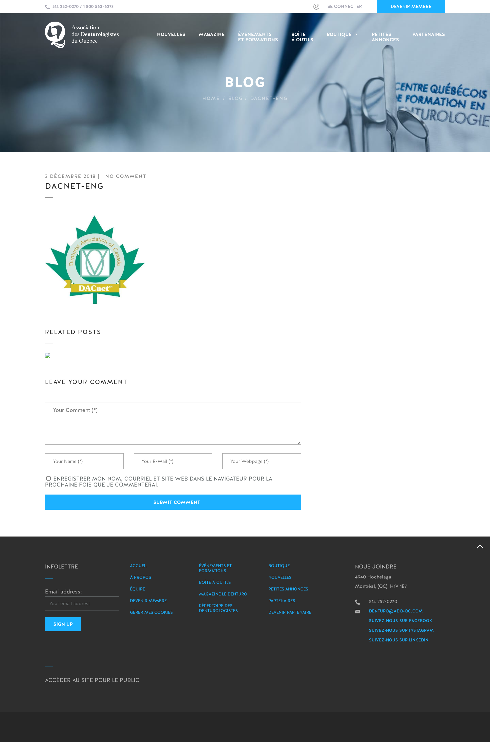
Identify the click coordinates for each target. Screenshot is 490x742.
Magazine (212, 34)
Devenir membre (411, 6)
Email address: (63, 591)
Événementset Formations (258, 37)
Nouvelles (171, 34)
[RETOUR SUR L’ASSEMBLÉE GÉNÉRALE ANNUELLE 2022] (84, 355)
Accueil (138, 565)
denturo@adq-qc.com (396, 611)
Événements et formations (215, 568)
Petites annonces (288, 589)
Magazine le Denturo (223, 594)
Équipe (137, 589)
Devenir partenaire (289, 612)
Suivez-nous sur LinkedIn (398, 640)
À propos (140, 577)
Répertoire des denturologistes (218, 608)
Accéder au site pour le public (92, 680)
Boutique (339, 34)
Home (211, 98)
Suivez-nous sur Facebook (400, 620)
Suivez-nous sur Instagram (401, 630)
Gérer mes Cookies (151, 612)
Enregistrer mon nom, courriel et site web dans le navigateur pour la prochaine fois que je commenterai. (158, 481)
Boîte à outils (302, 37)
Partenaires (428, 34)
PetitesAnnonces (385, 37)
